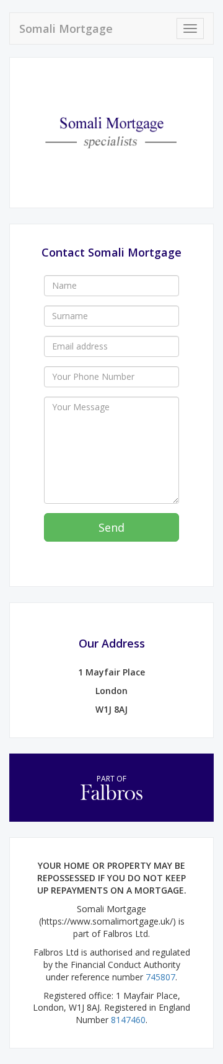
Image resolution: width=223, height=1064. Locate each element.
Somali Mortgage (66, 28)
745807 (160, 977)
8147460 (128, 1020)
